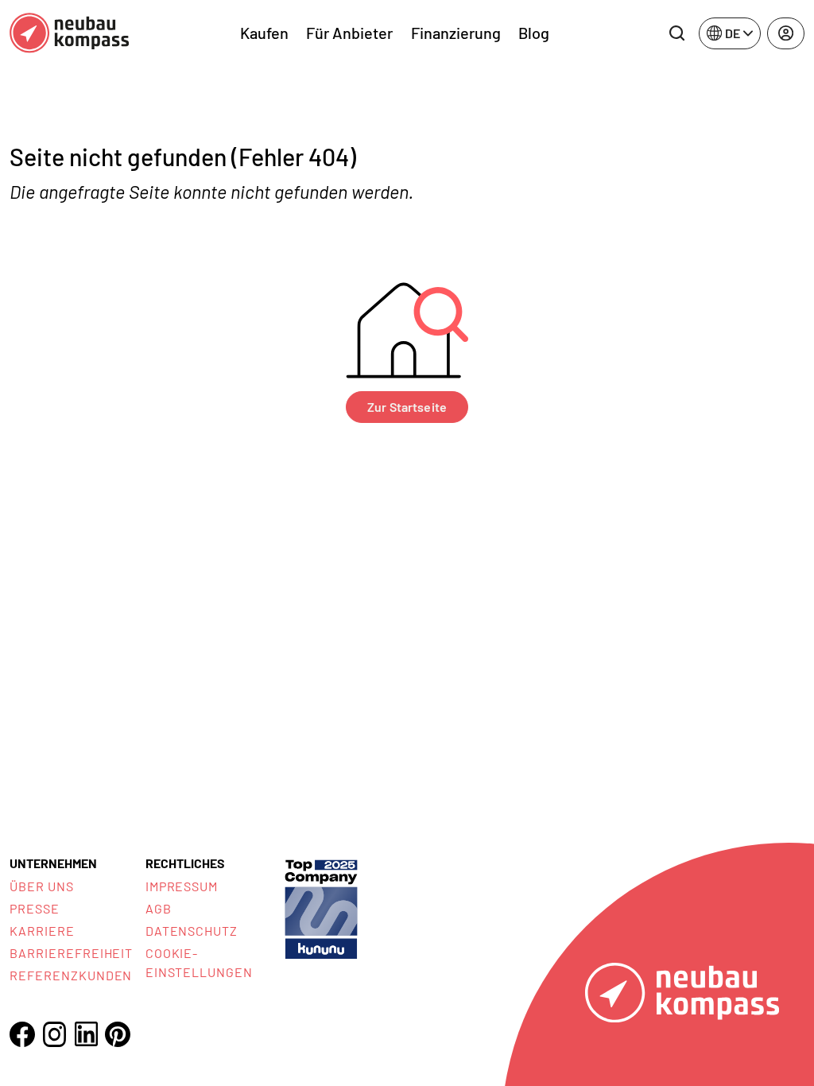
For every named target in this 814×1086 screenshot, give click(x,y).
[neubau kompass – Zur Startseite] (69, 33)
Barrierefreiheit (71, 952)
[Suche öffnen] (676, 33)
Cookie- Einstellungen (199, 962)
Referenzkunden (71, 975)
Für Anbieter (349, 32)
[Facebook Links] (22, 1034)
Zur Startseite (407, 406)
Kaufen (264, 32)
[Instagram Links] (54, 1034)
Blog (533, 32)
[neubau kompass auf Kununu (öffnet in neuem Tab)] (321, 907)
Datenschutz (191, 930)
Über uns (42, 886)
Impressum (182, 886)
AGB (158, 908)
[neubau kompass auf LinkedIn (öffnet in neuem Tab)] (86, 1034)
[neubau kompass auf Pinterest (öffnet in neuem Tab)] (117, 1034)
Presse (35, 908)
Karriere (42, 930)
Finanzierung (456, 32)
